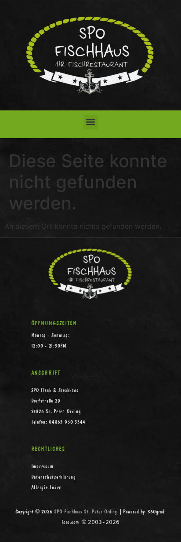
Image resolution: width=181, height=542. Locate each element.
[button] (90, 122)
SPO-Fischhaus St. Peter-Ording (85, 511)
